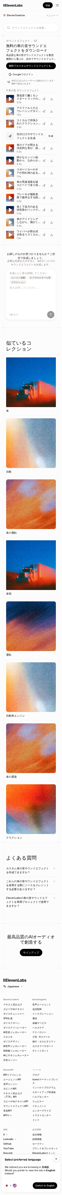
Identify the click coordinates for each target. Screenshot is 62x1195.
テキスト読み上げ (12, 1004)
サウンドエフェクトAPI (15, 1106)
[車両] (31, 568)
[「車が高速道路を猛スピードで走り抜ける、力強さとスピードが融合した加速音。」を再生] (31, 185)
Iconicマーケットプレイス (45, 1081)
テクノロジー (39, 1032)
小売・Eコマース (41, 1036)
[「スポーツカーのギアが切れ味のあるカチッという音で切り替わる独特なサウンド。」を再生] (31, 173)
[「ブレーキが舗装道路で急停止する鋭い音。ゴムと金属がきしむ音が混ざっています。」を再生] (31, 198)
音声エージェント (41, 1004)
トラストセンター (41, 1115)
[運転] (31, 629)
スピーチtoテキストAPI (15, 1101)
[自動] (31, 446)
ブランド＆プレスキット (45, 1148)
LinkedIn (8, 1139)
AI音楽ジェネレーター (15, 1032)
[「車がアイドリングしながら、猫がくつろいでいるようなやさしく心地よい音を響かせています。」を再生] (31, 222)
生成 (50, 136)
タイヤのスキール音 (40, 277)
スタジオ (8, 1036)
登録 (47, 5)
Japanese (13, 986)
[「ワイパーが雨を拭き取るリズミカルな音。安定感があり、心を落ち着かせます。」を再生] (31, 235)
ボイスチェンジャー (13, 1013)
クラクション (18, 282)
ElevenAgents (39, 999)
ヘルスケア (38, 1027)
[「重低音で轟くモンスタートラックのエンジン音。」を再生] (31, 99)
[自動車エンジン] (31, 690)
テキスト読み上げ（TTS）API (12, 1095)
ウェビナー (38, 1101)
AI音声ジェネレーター (15, 1046)
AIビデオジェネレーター (16, 1055)
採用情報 (37, 1139)
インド (35, 1119)
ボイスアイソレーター (15, 1027)
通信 (34, 1018)
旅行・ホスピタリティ (44, 1041)
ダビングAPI (9, 1088)
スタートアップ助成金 (44, 1092)
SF (35, 41)
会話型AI (37, 1009)
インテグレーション (42, 1013)
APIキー (7, 1115)
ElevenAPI (8, 1069)
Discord (7, 1153)
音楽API (7, 1110)
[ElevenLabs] (13, 5)
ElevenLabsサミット (43, 1153)
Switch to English (45, 1185)
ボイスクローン (11, 1023)
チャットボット (40, 1050)
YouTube (8, 1148)
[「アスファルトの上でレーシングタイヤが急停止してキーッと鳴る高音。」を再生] (31, 111)
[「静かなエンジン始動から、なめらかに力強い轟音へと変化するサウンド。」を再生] (31, 161)
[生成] (31, 136)
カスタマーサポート (42, 1046)
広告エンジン (10, 1059)
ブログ (35, 1074)
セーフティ (38, 1143)
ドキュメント (39, 1106)
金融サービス (39, 1023)
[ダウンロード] (51, 99)
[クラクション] (31, 812)
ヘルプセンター (40, 1096)
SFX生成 (7, 1018)
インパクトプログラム (44, 1087)
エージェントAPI (12, 1079)
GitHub (7, 1143)
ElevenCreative (11, 999)
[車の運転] (31, 507)
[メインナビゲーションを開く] (57, 5)
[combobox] (33, 28)
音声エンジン (10, 1084)
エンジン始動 (18, 277)
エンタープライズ (41, 1110)
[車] (31, 385)
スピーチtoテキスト (13, 1009)
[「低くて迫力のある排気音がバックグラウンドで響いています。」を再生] (31, 210)
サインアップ (31, 952)
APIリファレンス (12, 1074)
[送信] (50, 314)
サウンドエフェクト (18, 41)
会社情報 (37, 1134)
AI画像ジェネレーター (15, 1050)
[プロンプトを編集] (44, 99)
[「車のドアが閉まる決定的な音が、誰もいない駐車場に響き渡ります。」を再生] (31, 148)
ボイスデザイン (11, 1041)
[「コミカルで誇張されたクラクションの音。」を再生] (31, 124)
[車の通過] (31, 751)
